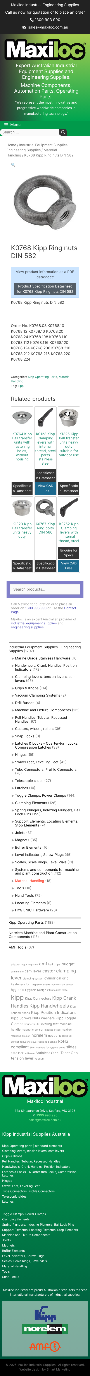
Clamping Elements (31, 803)
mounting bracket (20, 1036)
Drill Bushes (24, 703)
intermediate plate (57, 990)
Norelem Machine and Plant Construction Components (43, 935)
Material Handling (29, 880)
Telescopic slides (29, 780)
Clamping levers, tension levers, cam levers (45, 678)
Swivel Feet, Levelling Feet (37, 762)
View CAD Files (45, 488)
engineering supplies (27, 627)
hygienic (17, 990)
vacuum (39, 1058)
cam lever (33, 971)
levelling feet (49, 1024)
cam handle (17, 971)
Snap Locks (24, 736)
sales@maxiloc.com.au (47, 27)
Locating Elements (30, 903)
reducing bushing (47, 1041)
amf (43, 963)
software (30, 1053)
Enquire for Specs (69, 552)
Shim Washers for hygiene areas (47, 1047)
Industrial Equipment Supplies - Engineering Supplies (45, 649)
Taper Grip (69, 1053)
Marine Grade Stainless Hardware (42, 658)
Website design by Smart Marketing (45, 1369)
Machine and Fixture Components (43, 710)
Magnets (22, 840)
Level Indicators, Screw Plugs (39, 854)
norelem (39, 1035)
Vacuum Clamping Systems (37, 695)
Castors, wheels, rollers (34, 728)
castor (48, 971)
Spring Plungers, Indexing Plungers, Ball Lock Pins (47, 812)
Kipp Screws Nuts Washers (33, 1018)
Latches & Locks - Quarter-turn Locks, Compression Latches (46, 745)
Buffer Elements (28, 847)
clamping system (33, 978)
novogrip (54, 1035)
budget (68, 964)
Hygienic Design (35, 990)
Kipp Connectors (38, 998)
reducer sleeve (28, 1041)
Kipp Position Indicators (53, 1012)
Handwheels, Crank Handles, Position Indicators (46, 667)
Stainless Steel (47, 1053)
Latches (21, 788)
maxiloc (67, 1029)
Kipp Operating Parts (42, 377)
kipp (21, 386)
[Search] (63, 132)
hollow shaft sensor (62, 984)
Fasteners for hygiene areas (30, 984)
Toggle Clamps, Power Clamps (40, 795)
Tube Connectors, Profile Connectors (45, 769)
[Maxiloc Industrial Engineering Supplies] (45, 1096)
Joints (20, 832)
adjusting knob (29, 964)
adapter (15, 964)
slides (71, 1047)
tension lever (22, 1058)
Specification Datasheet (22, 488)
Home (11, 145)
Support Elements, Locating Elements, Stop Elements (40, 1230)
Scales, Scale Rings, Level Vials (40, 862)
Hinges (20, 754)
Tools (19, 888)
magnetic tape (53, 1029)
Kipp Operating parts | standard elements (32, 1146)
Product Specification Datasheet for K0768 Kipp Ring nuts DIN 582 (45, 289)
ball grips (54, 964)
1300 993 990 (47, 20)
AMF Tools (17, 947)
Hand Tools (24, 895)
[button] (13, 165)
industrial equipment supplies (34, 623)
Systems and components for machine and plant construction (47, 871)
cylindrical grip (56, 978)
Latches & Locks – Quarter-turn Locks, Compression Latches (39, 1173)
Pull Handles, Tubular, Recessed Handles (41, 719)
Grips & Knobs (26, 688)
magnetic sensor (32, 1029)
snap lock (17, 1053)
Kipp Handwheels (49, 1006)
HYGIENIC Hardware (32, 910)
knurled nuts (31, 1024)
